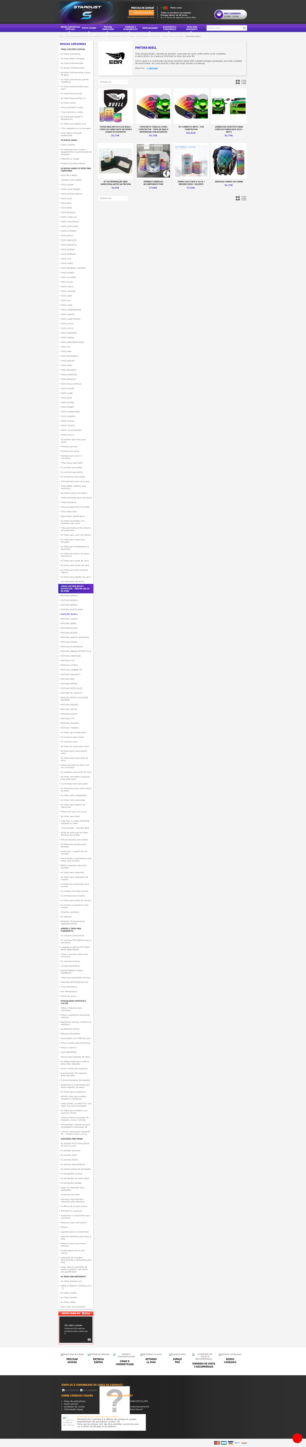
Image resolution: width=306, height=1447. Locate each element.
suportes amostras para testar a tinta (76, 1237)
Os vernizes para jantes (72, 472)
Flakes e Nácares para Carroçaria (71, 1009)
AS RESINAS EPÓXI (70, 1029)
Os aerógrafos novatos (72, 1173)
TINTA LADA (66, 305)
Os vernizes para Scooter (73, 896)
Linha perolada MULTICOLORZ (75, 507)
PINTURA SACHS (69, 709)
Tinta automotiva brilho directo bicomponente (76, 529)
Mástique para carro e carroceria (71, 457)
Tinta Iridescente (68, 511)
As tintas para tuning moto (73, 732)
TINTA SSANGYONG (70, 412)
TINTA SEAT (66, 398)
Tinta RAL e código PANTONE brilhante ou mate (75, 822)
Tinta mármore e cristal (72, 112)
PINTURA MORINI (69, 684)
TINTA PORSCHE (69, 374)
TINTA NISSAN (67, 361)
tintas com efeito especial (73, 49)
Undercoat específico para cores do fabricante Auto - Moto (229, 129)
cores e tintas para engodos (74, 1068)
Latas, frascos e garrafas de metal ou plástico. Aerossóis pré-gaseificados (74, 1269)
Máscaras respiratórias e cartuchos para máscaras (73, 1200)
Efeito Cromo (89, 28)
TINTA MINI (66, 351)
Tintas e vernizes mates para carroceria (74, 955)
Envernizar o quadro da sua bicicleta (74, 852)
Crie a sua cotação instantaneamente (129, 1406)
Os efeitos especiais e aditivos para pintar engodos (75, 1062)
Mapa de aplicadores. (74, 1401)
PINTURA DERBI (68, 623)
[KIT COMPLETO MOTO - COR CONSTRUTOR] (191, 106)
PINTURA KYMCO (69, 665)
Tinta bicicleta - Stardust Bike (75, 828)
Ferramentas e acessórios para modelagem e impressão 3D (75, 1125)
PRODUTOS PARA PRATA (73, 163)
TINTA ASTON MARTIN (71, 194)
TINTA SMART (67, 407)
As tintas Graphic (69, 1293)
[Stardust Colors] (82, 12)
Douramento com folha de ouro (76, 1038)
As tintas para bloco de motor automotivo (75, 554)
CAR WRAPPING (68, 1052)
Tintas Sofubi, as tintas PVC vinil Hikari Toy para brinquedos (76, 1104)
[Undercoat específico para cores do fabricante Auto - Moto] (229, 106)
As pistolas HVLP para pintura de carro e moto (75, 1144)
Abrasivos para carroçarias (73, 1222)
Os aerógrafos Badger (71, 1183)
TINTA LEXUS (67, 323)
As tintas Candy (68, 103)
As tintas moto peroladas (73, 800)
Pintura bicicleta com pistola (74, 839)
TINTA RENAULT (68, 379)
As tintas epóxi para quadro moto (74, 752)
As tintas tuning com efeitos (74, 493)
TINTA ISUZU (67, 282)
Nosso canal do (71, 1313)
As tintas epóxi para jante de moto (74, 759)
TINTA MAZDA (67, 337)
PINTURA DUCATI (69, 628)
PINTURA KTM (67, 660)
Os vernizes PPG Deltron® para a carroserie (76, 941)
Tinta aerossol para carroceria (75, 481)
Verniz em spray (68, 996)
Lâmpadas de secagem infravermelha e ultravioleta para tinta (76, 1260)
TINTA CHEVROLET (70, 222)
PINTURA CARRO (69, 175)
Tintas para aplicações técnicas (76, 977)
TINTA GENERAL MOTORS (73, 268)
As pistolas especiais (70, 1150)
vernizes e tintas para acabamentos (71, 929)
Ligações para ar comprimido (75, 1232)
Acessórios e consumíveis (169, 28)
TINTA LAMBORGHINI (71, 310)
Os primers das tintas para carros (73, 440)
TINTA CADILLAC (69, 217)
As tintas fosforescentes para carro (74, 87)
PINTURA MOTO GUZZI (71, 688)
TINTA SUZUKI (67, 421)
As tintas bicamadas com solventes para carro (73, 522)
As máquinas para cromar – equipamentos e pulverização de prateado (76, 151)
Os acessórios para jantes (73, 477)
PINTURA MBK (68, 679)
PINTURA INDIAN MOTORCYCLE (76, 651)
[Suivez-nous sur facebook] (70, 1390)
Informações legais (73, 1409)
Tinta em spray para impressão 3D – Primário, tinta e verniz (75, 1132)
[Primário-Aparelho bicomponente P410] (153, 161)
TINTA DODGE (67, 249)
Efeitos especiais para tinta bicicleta (73, 866)
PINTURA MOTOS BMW (72, 609)
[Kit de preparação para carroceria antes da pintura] (115, 161)
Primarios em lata (69, 446)
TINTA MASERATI (69, 333)
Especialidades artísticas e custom (73, 1002)
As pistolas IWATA (69, 1160)
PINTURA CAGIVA (69, 619)
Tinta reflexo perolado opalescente (71, 134)
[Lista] (243, 82)
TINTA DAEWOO (68, 240)
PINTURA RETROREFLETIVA (74, 982)
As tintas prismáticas (70, 54)
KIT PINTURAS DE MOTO (115, 36)
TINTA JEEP (66, 296)
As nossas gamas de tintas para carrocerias (84, 36)
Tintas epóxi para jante (72, 463)
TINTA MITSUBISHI (69, 356)
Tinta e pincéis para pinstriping (75, 1043)
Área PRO (115, 1404)
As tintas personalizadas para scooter (75, 885)
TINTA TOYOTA (68, 425)
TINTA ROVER (67, 388)
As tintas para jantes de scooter (76, 900)
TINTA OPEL (66, 365)
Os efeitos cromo (69, 140)
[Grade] (238, 82)
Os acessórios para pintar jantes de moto (76, 789)
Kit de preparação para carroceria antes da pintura (115, 182)
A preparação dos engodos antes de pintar (74, 1074)
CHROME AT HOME (70, 159)
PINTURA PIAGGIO (69, 704)
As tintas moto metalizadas (74, 795)
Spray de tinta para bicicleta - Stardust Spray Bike (75, 833)
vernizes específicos (70, 966)
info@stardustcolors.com (141, 17)
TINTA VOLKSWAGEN (71, 430)
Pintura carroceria (108, 28)
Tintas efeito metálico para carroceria (73, 487)
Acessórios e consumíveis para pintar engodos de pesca (75, 1086)
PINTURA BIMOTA (69, 605)
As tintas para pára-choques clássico (74, 571)
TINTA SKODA (67, 402)
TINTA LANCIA (67, 314)
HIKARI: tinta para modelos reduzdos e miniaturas (74, 1097)
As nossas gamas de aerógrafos (76, 1169)
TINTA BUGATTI (68, 212)
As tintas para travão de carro (75, 565)
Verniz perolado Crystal (72, 107)
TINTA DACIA (67, 235)
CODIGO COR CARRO (71, 180)
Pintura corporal (68, 1047)
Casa (61, 36)
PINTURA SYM (67, 718)
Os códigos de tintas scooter (74, 891)
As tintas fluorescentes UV (73, 98)
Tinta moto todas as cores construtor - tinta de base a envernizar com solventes (153, 129)
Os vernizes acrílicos (70, 961)
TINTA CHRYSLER (69, 226)
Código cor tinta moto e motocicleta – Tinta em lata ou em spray (156, 36)
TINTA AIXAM (67, 184)
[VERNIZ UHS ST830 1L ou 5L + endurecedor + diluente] (191, 161)
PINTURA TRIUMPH (70, 723)
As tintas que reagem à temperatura (72, 118)
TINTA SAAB (67, 393)
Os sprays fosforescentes (73, 68)
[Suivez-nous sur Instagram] (89, 1390)
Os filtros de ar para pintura (74, 1206)
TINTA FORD (67, 263)
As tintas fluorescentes (71, 93)
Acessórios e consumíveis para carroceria (75, 1216)
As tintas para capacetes (72, 872)
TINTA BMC (66, 203)
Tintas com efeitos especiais (70, 28)
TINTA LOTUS (67, 328)
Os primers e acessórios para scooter (74, 906)
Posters (64, 1227)
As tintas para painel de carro (75, 560)
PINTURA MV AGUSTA (71, 693)
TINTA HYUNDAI (68, 277)
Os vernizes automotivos (72, 935)
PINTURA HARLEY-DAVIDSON (75, 637)
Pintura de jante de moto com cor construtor (75, 766)
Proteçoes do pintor (70, 1194)
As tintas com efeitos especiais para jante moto (75, 778)
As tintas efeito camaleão (73, 58)
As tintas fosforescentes (72, 63)
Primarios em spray (70, 451)
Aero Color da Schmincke (73, 1307)
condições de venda (74, 1406)
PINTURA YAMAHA (70, 728)
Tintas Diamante (68, 502)
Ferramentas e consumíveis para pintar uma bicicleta (76, 859)
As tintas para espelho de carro (76, 577)
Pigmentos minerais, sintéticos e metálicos (76, 1023)
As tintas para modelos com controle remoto (74, 1111)
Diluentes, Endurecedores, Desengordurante (73, 922)
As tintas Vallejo (68, 1302)
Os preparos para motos (72, 737)
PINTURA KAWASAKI (71, 656)
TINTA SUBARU (68, 416)
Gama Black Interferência (72, 516)
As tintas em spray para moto (75, 746)
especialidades (150, 28)
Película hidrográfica (70, 1033)
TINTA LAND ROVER (70, 319)
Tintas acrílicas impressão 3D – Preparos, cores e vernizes (75, 1118)
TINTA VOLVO (67, 435)
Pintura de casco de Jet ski (74, 812)
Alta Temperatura (69, 991)
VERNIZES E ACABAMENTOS (130, 28)
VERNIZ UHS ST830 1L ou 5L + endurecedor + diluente (191, 182)
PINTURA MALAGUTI (70, 674)
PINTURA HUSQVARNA (72, 646)
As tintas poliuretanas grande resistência (75, 80)
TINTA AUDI (66, 198)
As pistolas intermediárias (73, 1164)
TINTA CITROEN (68, 231)
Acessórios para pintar (72, 1139)
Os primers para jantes (71, 467)
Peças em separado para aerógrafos (72, 1188)
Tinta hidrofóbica (69, 987)
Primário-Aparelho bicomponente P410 (153, 182)
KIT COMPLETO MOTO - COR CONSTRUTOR (191, 128)
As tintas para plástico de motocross (73, 805)
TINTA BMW (66, 208)
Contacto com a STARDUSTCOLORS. (129, 1401)
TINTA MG (65, 347)
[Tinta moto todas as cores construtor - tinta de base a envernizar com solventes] (153, 106)
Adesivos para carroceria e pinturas (73, 1244)
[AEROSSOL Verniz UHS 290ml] (229, 161)
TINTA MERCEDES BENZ (72, 342)
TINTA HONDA (67, 273)
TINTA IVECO (67, 286)
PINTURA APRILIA (69, 595)
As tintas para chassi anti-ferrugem (73, 540)
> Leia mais (152, 68)
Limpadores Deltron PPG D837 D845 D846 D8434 (75, 948)
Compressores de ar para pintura (73, 1251)
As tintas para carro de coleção (76, 535)
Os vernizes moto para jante (74, 784)
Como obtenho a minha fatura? (126, 1409)
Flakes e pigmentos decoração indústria (75, 1016)
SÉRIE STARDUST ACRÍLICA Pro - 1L (76, 1287)
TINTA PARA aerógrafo (192, 28)
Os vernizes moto (69, 742)
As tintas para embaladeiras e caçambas (75, 547)
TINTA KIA (65, 300)
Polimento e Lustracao (71, 1211)
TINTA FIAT (66, 259)
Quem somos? (70, 1404)
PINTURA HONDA (69, 642)
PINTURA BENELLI (69, 600)
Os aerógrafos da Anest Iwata (75, 1178)
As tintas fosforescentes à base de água (75, 73)
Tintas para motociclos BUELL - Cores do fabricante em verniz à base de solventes (116, 129)
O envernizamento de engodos (75, 1080)
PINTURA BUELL (69, 614)
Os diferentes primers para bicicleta (73, 845)
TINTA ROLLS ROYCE (71, 384)
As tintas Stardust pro (71, 1281)
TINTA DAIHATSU (69, 245)
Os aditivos (66, 917)
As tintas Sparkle (69, 1297)
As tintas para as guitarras (73, 1092)
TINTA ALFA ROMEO (70, 189)
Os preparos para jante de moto (76, 772)
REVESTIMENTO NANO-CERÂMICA (72, 971)
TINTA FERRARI (68, 254)
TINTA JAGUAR (68, 291)
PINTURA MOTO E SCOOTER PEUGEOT (74, 698)
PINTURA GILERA (69, 633)
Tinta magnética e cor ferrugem (76, 128)
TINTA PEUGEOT (68, 370)
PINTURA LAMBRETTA (71, 670)
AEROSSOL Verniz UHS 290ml (229, 181)
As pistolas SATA (69, 1155)
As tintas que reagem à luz (73, 124)
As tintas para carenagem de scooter (74, 878)
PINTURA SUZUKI (69, 714)
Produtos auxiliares (70, 912)
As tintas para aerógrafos (73, 1276)
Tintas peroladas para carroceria (76, 498)
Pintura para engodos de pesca (76, 1057)
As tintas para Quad (70, 816)
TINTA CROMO (68, 145)
